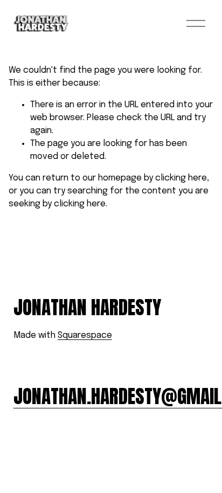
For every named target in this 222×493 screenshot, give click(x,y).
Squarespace (85, 335)
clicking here (181, 178)
